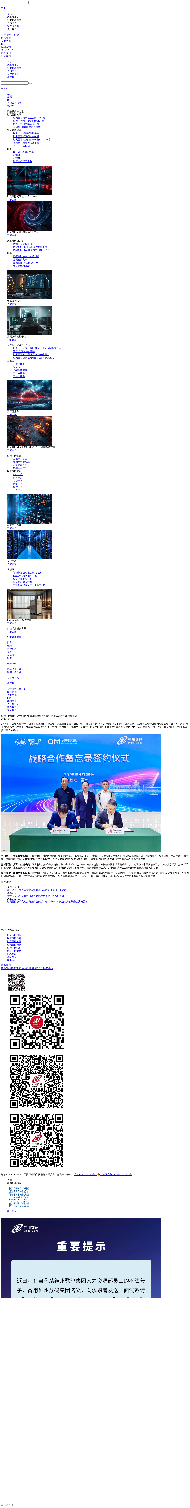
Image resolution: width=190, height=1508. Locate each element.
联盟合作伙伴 (14, 672)
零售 (9, 652)
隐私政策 (16, 968)
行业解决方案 (14, 68)
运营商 (10, 655)
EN (5, 8)
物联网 (10, 106)
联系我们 (6, 53)
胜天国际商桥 (14, 951)
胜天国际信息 (14, 938)
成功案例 (6, 47)
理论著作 (6, 38)
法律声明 (26, 968)
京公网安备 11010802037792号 (116, 1174)
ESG (3, 44)
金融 (9, 645)
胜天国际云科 (14, 947)
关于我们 (12, 77)
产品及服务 (13, 65)
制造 (9, 658)
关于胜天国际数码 (10, 34)
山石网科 (12, 954)
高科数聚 (12, 957)
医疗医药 (12, 649)
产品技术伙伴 (14, 669)
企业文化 (6, 41)
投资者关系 (13, 74)
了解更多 (12, 199)
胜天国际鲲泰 (14, 944)
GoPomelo (12, 960)
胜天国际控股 (14, 935)
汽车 (9, 642)
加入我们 (6, 56)
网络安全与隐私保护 (42, 968)
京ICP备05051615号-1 (85, 1174)
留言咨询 (12, 1211)
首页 (9, 61)
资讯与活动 (7, 50)
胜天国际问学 (14, 941)
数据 (9, 96)
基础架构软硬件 (15, 103)
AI (8, 93)
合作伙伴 (12, 71)
